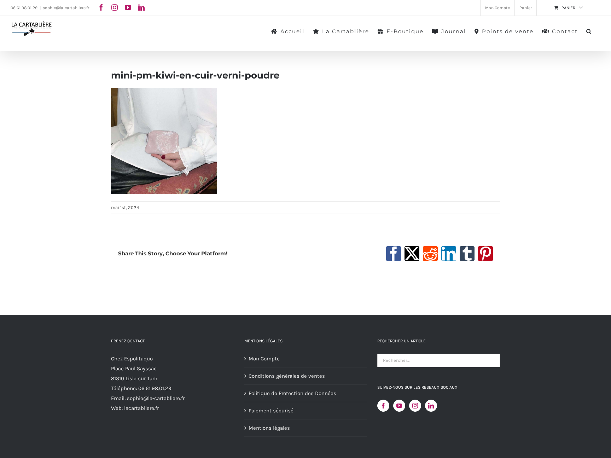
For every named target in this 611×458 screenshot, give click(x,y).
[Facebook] (383, 406)
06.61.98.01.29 (154, 388)
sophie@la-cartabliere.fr (66, 7)
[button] (589, 31)
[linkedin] (141, 7)
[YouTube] (399, 406)
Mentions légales (269, 428)
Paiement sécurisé (271, 410)
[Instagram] (415, 406)
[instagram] (115, 7)
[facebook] (101, 7)
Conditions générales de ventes (287, 376)
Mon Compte (264, 358)
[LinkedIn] (431, 406)
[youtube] (128, 7)
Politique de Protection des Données (292, 393)
